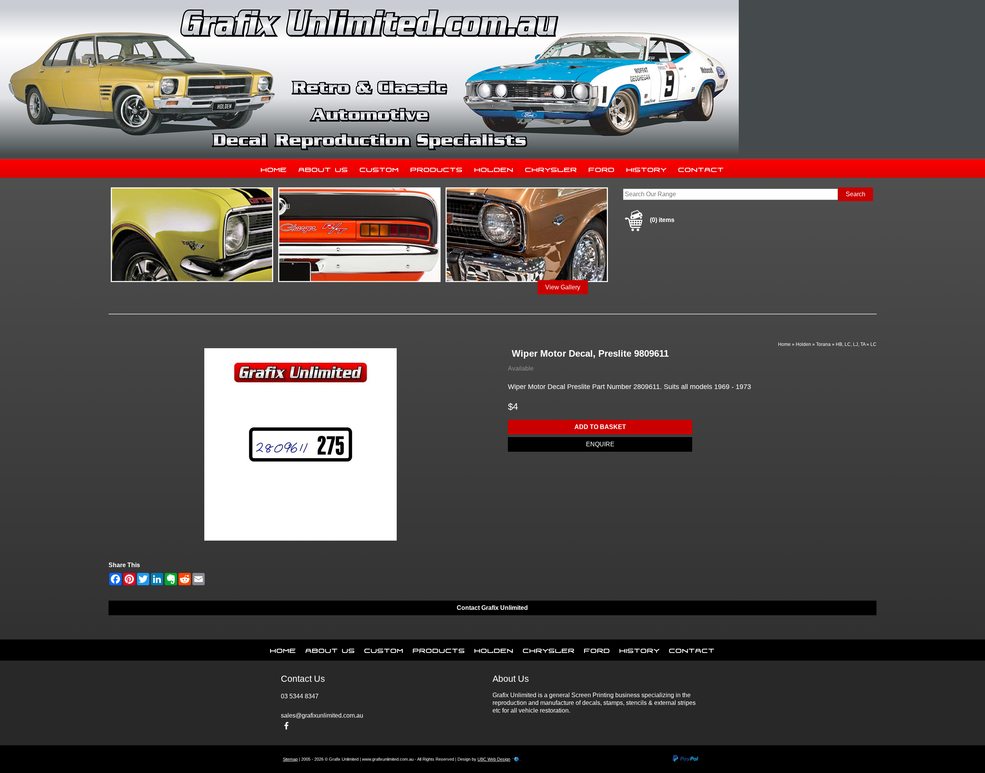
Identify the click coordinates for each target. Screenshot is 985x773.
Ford (602, 168)
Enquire (600, 444)
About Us (323, 168)
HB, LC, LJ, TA (850, 344)
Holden (494, 168)
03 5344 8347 (300, 696)
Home (274, 168)
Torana (823, 344)
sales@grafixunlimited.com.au (322, 715)
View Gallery (562, 287)
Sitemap (290, 759)
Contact (701, 168)
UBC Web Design (493, 759)
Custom (379, 168)
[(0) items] (648, 230)
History (646, 168)
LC (873, 344)
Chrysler (551, 168)
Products (437, 168)
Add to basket (600, 427)
